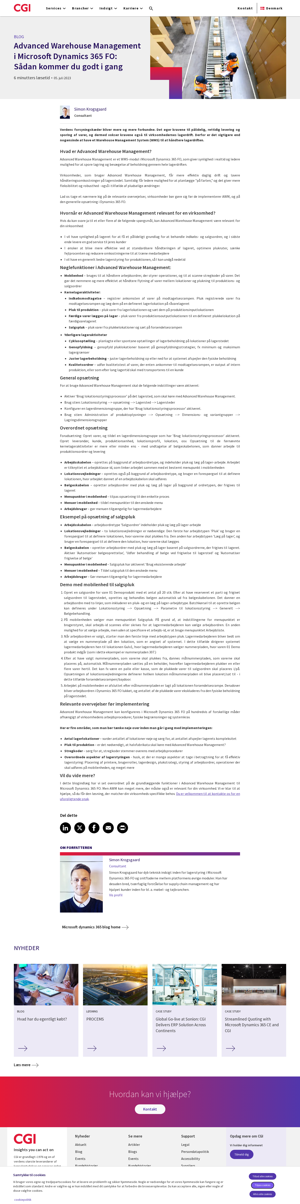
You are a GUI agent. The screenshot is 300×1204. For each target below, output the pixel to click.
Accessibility (190, 1158)
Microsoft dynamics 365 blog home (91, 926)
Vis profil (116, 895)
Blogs (132, 1151)
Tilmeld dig (242, 1154)
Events (80, 1158)
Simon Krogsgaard (90, 109)
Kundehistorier (86, 1165)
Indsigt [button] (106, 8)
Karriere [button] (131, 8)
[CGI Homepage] (22, 7)
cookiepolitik (22, 1200)
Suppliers (188, 1165)
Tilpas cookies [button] (262, 1185)
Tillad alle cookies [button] (263, 1176)
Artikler (134, 1144)
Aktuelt (81, 1144)
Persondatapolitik (195, 1151)
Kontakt (245, 8)
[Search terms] (151, 8)
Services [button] (53, 8)
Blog (78, 1151)
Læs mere (22, 1064)
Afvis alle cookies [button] (262, 1194)
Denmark (274, 8)
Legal (185, 1144)
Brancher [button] (80, 8)
